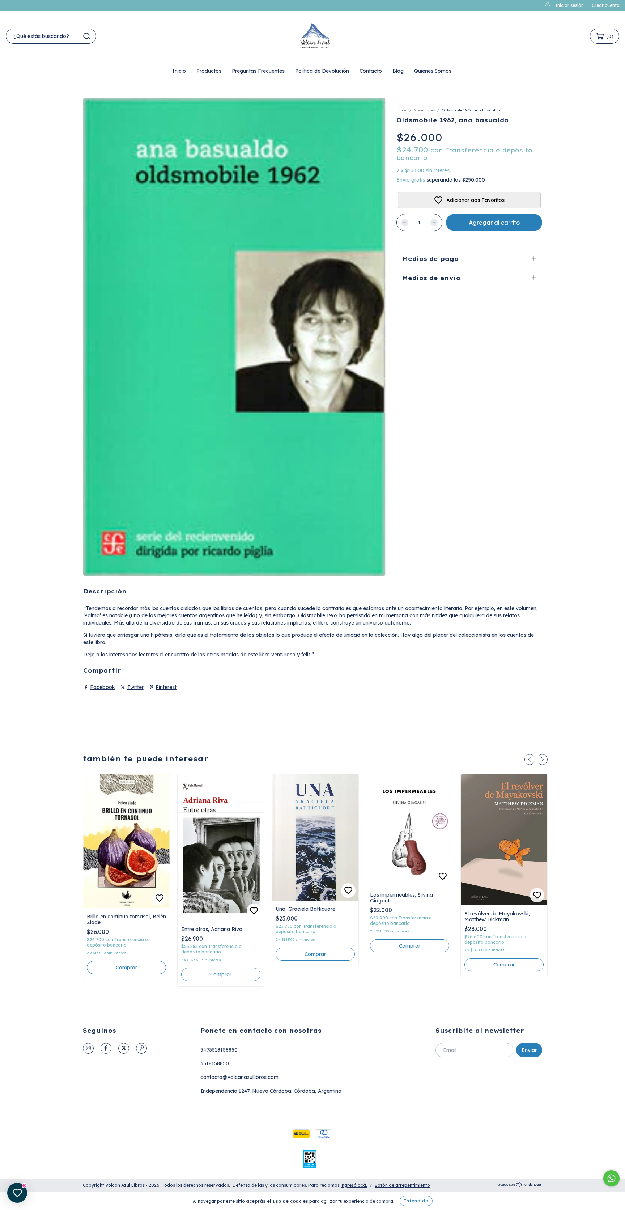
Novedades (424, 110)
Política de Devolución (322, 71)
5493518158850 (219, 1049)
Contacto (371, 71)
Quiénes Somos (432, 71)
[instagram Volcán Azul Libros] (88, 1048)
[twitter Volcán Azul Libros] (123, 1048)
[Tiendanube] (519, 1185)
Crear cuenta (606, 5)
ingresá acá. (354, 1185)
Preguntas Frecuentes (258, 71)
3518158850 (214, 1063)
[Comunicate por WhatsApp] (611, 1178)
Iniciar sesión (569, 5)
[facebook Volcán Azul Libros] (106, 1048)
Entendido (416, 1200)
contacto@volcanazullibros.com (239, 1077)
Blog (398, 71)
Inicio (179, 71)
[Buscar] (87, 36)
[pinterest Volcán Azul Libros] (141, 1048)
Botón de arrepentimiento (402, 1185)
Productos (208, 71)
